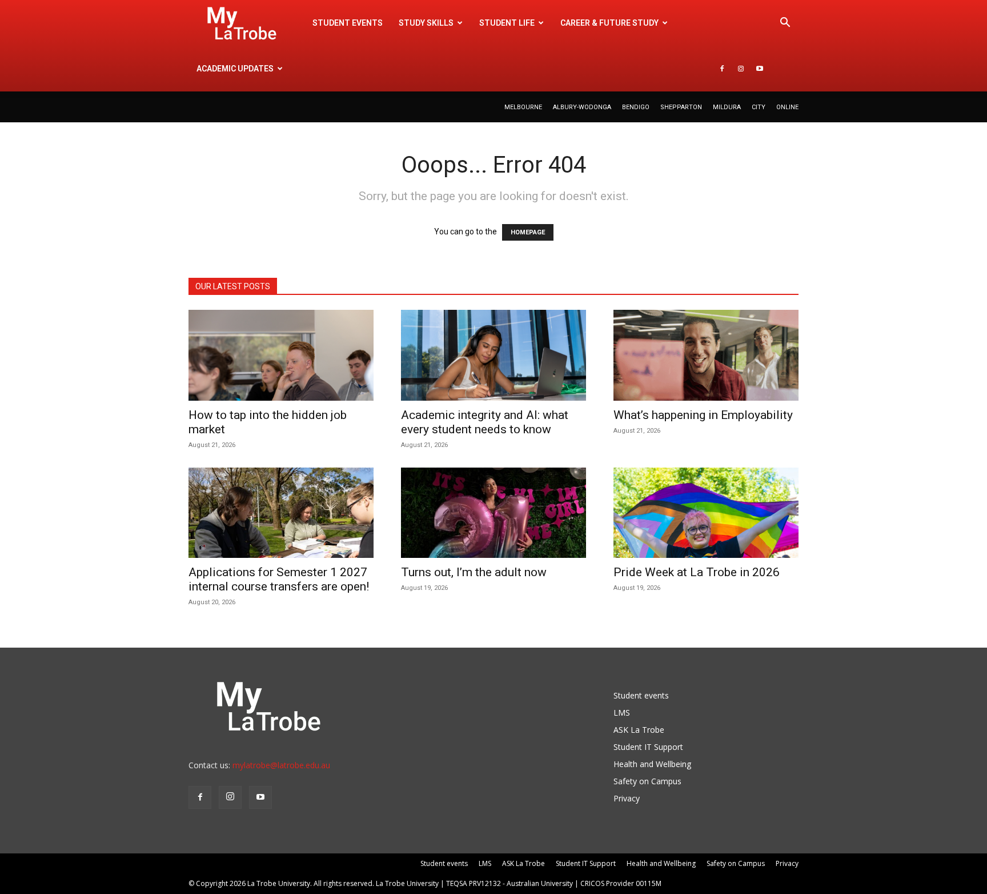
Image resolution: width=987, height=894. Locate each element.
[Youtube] (759, 68)
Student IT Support (648, 746)
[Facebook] (722, 68)
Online (787, 107)
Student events (347, 22)
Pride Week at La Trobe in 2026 (696, 572)
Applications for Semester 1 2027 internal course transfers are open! (278, 579)
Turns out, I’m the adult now (475, 572)
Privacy (626, 798)
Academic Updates (235, 68)
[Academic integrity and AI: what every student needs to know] (493, 355)
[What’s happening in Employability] (706, 355)
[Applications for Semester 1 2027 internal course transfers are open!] (281, 513)
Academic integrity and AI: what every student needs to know (484, 422)
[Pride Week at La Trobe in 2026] (706, 513)
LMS (621, 712)
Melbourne (523, 107)
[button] (785, 23)
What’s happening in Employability (703, 415)
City (758, 107)
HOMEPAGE (528, 232)
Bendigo (635, 107)
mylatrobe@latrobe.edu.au (281, 765)
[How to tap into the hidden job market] (281, 355)
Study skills (426, 22)
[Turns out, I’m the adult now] (493, 513)
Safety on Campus (647, 781)
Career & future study (609, 22)
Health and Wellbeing (652, 764)
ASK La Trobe (638, 729)
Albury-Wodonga (582, 107)
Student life (507, 22)
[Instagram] (740, 68)
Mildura (727, 107)
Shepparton (681, 107)
